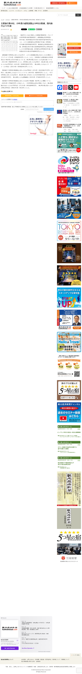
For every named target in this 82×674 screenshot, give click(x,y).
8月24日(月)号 (62, 57)
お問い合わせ (30, 659)
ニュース (11, 10)
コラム (25, 10)
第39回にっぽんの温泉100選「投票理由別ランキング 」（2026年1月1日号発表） (72, 112)
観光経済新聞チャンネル (52, 8)
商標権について (65, 659)
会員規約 (38, 661)
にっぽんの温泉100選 (12, 8)
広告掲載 (37, 659)
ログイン (73, 3)
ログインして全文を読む (37, 95)
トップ (3, 8)
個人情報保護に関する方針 (28, 661)
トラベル (7, 19)
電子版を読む (4, 10)
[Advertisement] (14, 125)
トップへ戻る (75, 655)
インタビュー (18, 10)
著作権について (56, 659)
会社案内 (45, 10)
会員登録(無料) (74, 44)
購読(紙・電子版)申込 (59, 3)
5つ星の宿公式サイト (39, 8)
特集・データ (38, 10)
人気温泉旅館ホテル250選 (25, 8)
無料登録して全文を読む (13, 95)
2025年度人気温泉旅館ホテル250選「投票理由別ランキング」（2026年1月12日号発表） (72, 126)
